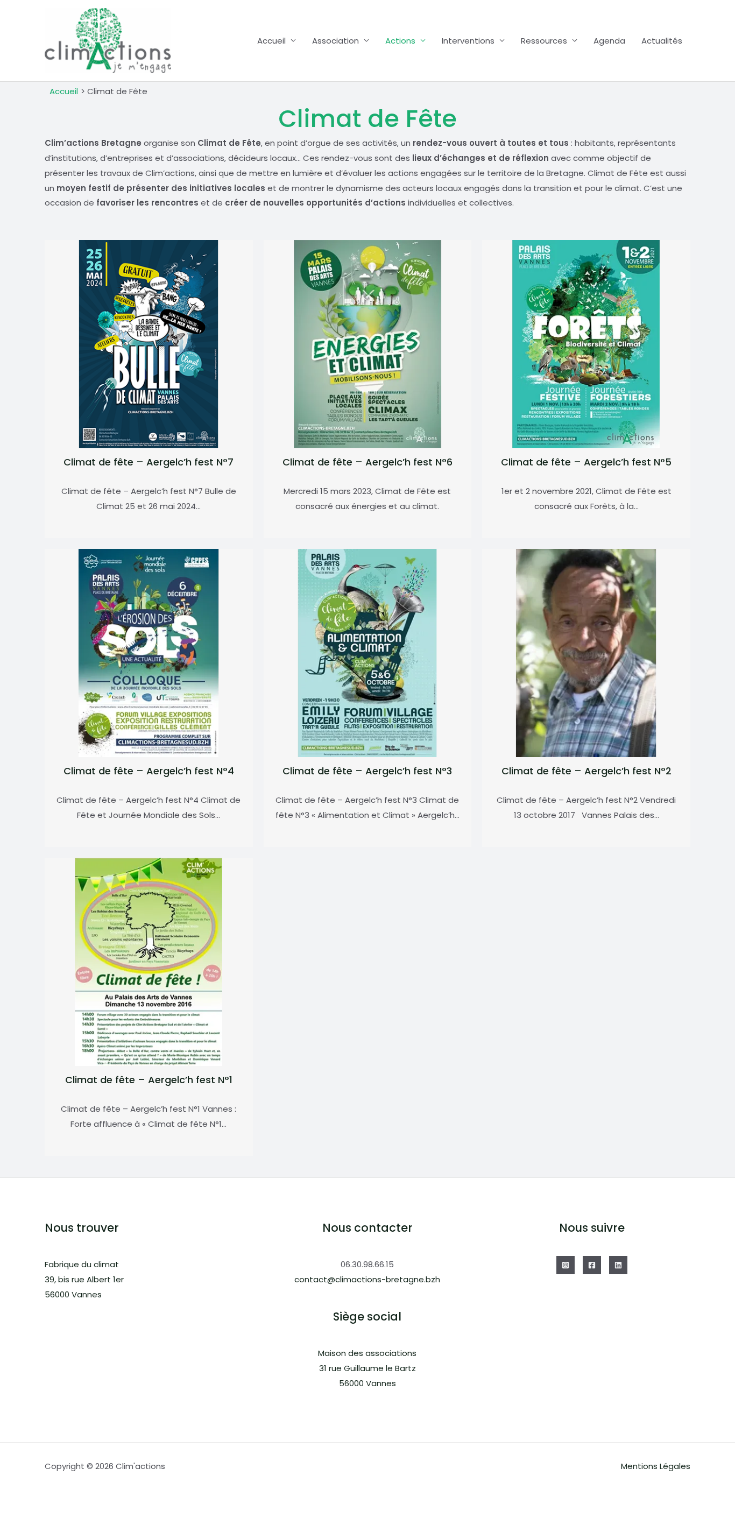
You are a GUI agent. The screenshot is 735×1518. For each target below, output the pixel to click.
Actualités (661, 40)
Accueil (271, 40)
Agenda (609, 40)
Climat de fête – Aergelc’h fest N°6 (367, 462)
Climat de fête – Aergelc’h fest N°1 (148, 1079)
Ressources (544, 40)
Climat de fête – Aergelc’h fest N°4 (148, 771)
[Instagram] (565, 1265)
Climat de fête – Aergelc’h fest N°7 (148, 462)
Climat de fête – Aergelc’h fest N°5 (586, 462)
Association (335, 40)
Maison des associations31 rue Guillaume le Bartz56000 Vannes (367, 1368)
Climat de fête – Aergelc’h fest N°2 (586, 771)
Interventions (468, 40)
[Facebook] (592, 1265)
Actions (400, 40)
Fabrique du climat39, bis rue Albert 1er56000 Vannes (84, 1279)
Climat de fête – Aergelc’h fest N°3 (367, 771)
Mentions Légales (655, 1466)
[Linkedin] (618, 1265)
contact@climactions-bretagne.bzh (367, 1279)
